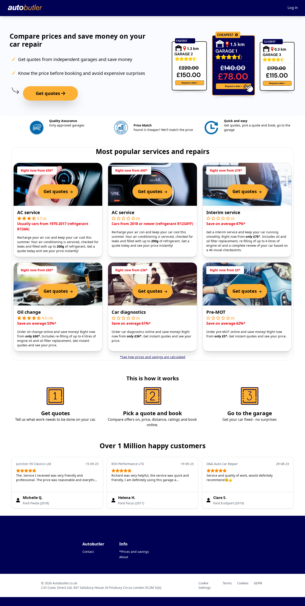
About (123, 557)
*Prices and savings (134, 551)
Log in (293, 7)
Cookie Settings (204, 585)
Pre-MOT (216, 312)
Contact (88, 551)
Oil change (29, 312)
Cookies (243, 583)
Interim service (223, 212)
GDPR (258, 583)
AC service (28, 212)
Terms (227, 583)
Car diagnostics (129, 312)
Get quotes (48, 93)
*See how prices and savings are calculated (152, 357)
